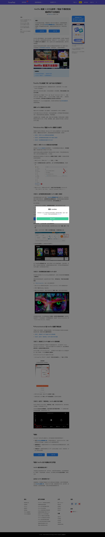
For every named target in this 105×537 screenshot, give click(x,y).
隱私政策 (59, 214)
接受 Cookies (52, 218)
